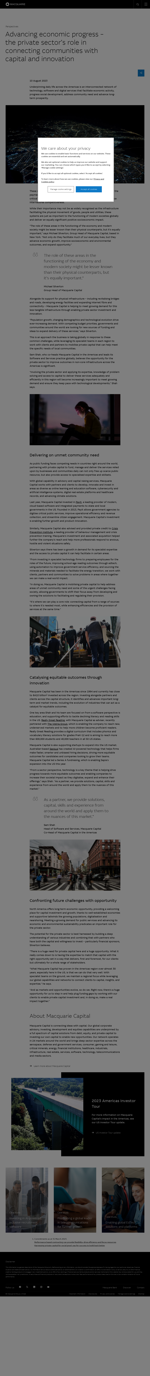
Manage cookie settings (60, 189)
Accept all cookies (89, 189)
